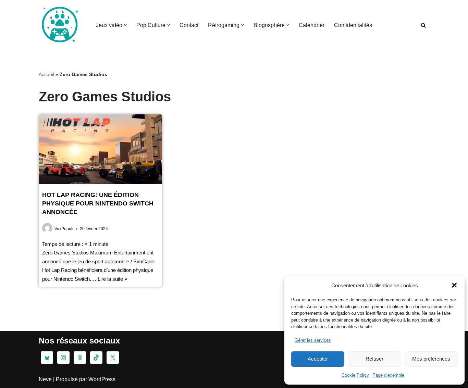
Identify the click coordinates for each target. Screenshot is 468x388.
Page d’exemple (388, 375)
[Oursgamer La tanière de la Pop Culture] (59, 25)
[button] (454, 285)
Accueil (46, 74)
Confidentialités (353, 25)
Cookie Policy (355, 375)
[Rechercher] (423, 25)
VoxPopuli (63, 228)
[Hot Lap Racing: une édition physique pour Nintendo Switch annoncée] (100, 149)
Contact (189, 25)
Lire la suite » (112, 279)
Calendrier (311, 25)
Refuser (374, 359)
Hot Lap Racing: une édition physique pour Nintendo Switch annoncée (97, 203)
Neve (45, 379)
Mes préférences (431, 359)
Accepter (318, 359)
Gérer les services (313, 340)
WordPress (101, 379)
